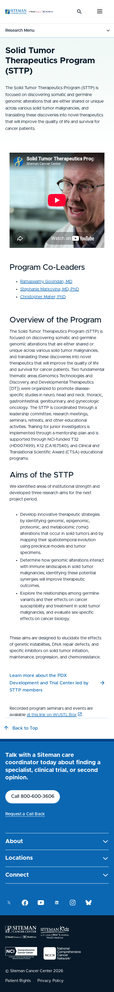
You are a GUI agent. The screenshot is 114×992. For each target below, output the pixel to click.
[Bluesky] (88, 902)
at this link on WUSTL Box (52, 715)
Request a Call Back (25, 814)
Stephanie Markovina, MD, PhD (49, 289)
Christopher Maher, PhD (43, 297)
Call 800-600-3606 (32, 796)
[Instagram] (72, 902)
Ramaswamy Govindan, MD (46, 281)
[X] (9, 902)
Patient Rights (18, 981)
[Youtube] (40, 902)
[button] (57, 841)
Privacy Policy (50, 981)
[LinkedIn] (56, 902)
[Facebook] (25, 902)
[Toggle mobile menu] (100, 12)
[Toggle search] (80, 12)
